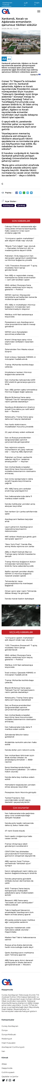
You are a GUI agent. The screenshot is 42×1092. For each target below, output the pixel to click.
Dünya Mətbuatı (9, 1035)
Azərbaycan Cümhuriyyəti (13, 1047)
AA (4, 58)
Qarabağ (21, 205)
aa (9, 58)
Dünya (4, 1030)
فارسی (25, 4)
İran (3, 1051)
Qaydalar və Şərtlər (10, 1077)
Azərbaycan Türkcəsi (7, 4)
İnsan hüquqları (9, 1043)
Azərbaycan (8, 205)
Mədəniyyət (7, 1039)
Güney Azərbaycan (10, 1026)
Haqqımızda (7, 1068)
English (36, 4)
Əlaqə (4, 1064)
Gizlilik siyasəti (8, 1072)
